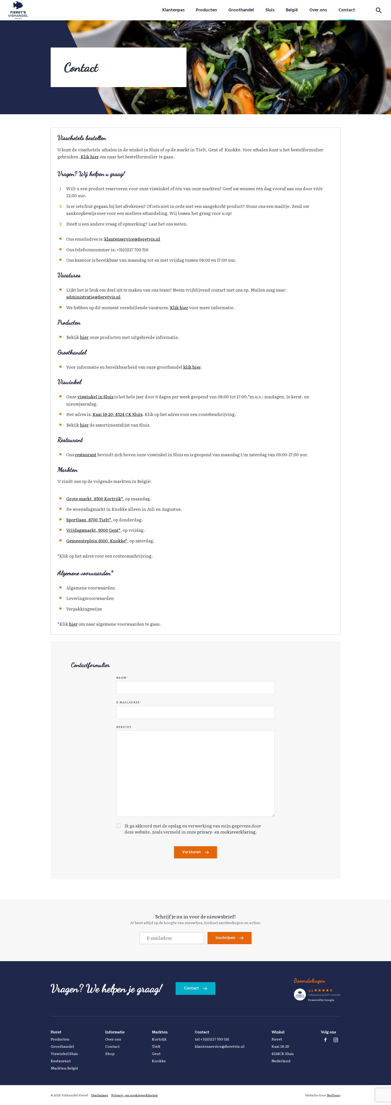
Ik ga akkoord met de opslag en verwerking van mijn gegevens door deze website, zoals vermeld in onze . (192, 829)
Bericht (123, 727)
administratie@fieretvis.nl (93, 297)
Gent (156, 1053)
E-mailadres (128, 702)
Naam (122, 677)
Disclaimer (99, 1095)
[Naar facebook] (325, 1039)
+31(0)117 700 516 (214, 1039)
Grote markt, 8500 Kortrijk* (94, 499)
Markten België (64, 1068)
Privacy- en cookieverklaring (134, 1095)
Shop (109, 1053)
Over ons (318, 10)
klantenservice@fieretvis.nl (132, 239)
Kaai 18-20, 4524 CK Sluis (117, 414)
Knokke (159, 1060)
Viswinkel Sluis (64, 1053)
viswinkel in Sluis (95, 397)
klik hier (192, 367)
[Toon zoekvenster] (379, 10)
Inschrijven (225, 938)
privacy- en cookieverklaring (226, 832)
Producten (206, 10)
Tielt (156, 1046)
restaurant (85, 455)
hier (84, 337)
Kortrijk (159, 1039)
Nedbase (333, 1095)
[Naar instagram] (335, 1039)
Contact (347, 10)
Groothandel (241, 10)
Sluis (269, 10)
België (292, 10)
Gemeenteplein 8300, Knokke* (96, 541)
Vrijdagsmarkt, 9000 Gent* (93, 530)
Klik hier (90, 157)
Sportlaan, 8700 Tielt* (88, 520)
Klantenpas (173, 10)
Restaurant (61, 1060)
